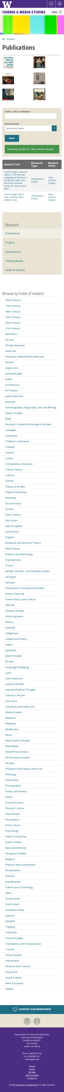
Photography (13, 785)
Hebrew (9, 605)
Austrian (10, 402)
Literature (11, 701)
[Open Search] (60, 4)
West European (14, 983)
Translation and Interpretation (23, 944)
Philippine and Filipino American (23, 768)
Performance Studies (17, 757)
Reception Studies (15, 853)
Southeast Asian (14, 910)
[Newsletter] (37, 1021)
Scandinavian (13, 881)
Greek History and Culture (20, 599)
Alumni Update (32, 1075)
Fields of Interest (15, 270)
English (9, 537)
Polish (8, 797)
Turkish (9, 949)
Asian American (14, 396)
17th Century (13, 306)
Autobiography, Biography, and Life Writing (30, 407)
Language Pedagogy (17, 667)
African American (15, 345)
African (9, 339)
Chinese (10, 447)
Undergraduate (14, 261)
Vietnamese (12, 960)
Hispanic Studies (14, 610)
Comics (9, 458)
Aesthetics (11, 334)
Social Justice (12, 898)
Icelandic (10, 627)
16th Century (13, 300)
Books (34, 181)
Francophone (13, 560)
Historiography (14, 616)
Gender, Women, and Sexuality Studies (27, 571)
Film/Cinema (12, 548)
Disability (10, 498)
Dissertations (13, 252)
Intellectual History (16, 639)
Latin (8, 673)
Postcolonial (12, 814)
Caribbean (11, 435)
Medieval (10, 723)
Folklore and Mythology (19, 554)
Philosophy (11, 780)
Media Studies (13, 712)
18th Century (13, 311)
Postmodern (12, 819)
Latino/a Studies (14, 684)
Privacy (32, 1066)
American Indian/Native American (24, 356)
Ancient (9, 362)
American (10, 351)
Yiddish (9, 989)
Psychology (11, 831)
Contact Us (32, 1078)
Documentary (13, 503)
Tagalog (10, 927)
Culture (9, 475)
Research (11, 39)
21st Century (12, 328)
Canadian (10, 430)
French (9, 565)
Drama (9, 509)
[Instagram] (27, 1021)
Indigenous (11, 633)
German (10, 582)
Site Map (32, 1072)
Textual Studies (14, 938)
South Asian (12, 904)
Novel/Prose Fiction (16, 751)
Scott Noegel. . (14, 197)
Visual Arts (11, 972)
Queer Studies (13, 842)
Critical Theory (13, 469)
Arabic (9, 379)
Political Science (14, 802)
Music (8, 735)
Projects (10, 242)
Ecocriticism (12, 531)
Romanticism (12, 870)
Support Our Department (34, 1009)
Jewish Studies (13, 656)
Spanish (10, 915)
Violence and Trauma (17, 966)
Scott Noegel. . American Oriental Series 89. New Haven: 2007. (15, 180)
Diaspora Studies (15, 486)
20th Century (13, 322)
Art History (11, 390)
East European (13, 526)
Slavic (8, 893)
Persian (9, 763)
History (9, 622)
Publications (37, 178)
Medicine (10, 718)
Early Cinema (12, 514)
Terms (32, 1069)
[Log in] (51, 4)
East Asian (11, 520)
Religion (10, 859)
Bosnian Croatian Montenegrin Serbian (28, 424)
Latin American (14, 678)
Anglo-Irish (11, 368)
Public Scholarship (16, 836)
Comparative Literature (19, 464)
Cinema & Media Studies (24, 12)
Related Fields (12, 124)
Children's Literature (17, 441)
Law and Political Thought (20, 689)
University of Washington (27, 1085)
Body (8, 418)
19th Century (13, 317)
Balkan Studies (14, 413)
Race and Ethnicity (15, 848)
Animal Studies (13, 373)
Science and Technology (19, 887)
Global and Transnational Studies (24, 588)
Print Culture (12, 825)
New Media (11, 746)
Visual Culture (13, 977)
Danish (9, 481)
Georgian (10, 577)
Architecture (12, 385)
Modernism (12, 729)
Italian (9, 644)
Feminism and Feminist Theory (23, 543)
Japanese (10, 650)
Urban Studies (13, 955)
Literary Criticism (15, 695)
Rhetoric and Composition (20, 864)
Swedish (10, 921)
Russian (9, 876)
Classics (9, 452)
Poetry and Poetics (16, 791)
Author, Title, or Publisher (17, 111)
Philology (10, 774)
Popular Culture (14, 808)
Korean (9, 661)
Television (11, 932)
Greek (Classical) (14, 593)
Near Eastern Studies (52, 180)
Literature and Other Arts (20, 706)
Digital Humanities (16, 492)
